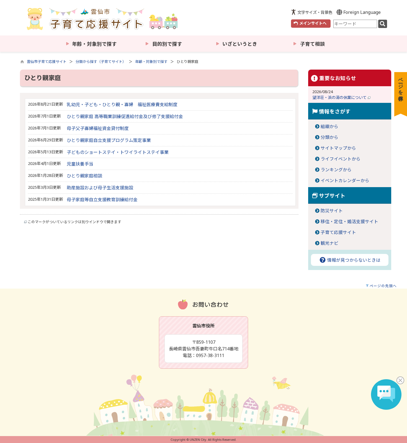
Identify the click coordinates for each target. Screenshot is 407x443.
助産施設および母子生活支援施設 (100, 188)
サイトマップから (338, 148)
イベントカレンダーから (345, 180)
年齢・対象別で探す (151, 61)
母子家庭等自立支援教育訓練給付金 (102, 200)
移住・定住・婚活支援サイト (349, 221)
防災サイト (332, 211)
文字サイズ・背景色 (314, 12)
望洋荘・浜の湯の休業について (340, 97)
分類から (329, 137)
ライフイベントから (340, 159)
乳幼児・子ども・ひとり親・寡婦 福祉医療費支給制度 (122, 104)
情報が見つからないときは (353, 260)
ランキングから (336, 170)
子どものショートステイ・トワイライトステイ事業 (118, 152)
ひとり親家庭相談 (84, 176)
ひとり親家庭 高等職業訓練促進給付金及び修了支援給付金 (125, 116)
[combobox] (355, 24)
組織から (329, 126)
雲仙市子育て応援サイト (46, 61)
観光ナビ (329, 243)
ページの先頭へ (383, 285)
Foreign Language (361, 12)
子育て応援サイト (338, 232)
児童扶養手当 (80, 164)
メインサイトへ (312, 23)
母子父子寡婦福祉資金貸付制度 (98, 128)
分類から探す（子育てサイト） (101, 61)
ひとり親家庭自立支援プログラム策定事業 (109, 140)
